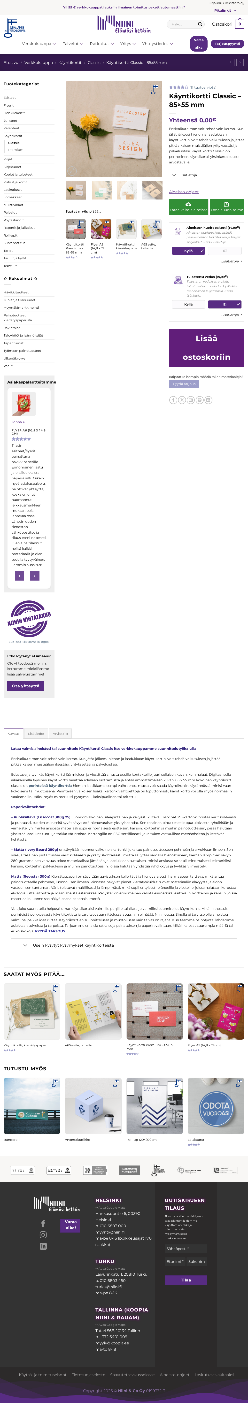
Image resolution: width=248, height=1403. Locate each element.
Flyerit (9, 105)
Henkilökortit (14, 113)
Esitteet (10, 98)
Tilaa (186, 1280)
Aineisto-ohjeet (184, 192)
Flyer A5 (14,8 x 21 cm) (97, 248)
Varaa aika (199, 43)
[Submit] (200, 24)
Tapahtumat (13, 343)
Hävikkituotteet (16, 292)
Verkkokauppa (36, 43)
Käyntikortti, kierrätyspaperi (128, 246)
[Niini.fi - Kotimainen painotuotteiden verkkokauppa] (124, 24)
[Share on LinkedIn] (208, 400)
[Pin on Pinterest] (200, 400)
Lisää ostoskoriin (207, 348)
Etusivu (11, 62)
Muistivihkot (13, 205)
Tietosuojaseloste (88, 1374)
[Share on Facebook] (173, 400)
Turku (105, 1261)
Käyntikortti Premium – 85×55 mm (75, 248)
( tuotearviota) (203, 87)
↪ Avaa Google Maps (110, 1207)
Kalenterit (11, 128)
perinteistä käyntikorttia (50, 785)
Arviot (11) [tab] (60, 734)
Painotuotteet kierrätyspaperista (18, 318)
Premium (15, 150)
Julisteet (10, 121)
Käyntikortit (70, 62)
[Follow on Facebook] (43, 1224)
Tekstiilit (10, 266)
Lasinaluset (13, 190)
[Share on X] (182, 400)
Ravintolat (12, 328)
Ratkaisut (99, 43)
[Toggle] (174, 175)
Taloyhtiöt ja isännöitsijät (23, 335)
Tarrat (8, 251)
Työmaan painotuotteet (22, 351)
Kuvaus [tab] (14, 734)
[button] (226, 3)
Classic (94, 62)
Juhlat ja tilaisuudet (19, 300)
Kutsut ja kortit (15, 182)
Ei (224, 251)
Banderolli (12, 1140)
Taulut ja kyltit (15, 258)
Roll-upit (10, 235)
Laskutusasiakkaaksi (214, 1374)
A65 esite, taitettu (148, 246)
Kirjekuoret (12, 167)
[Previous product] (240, 62)
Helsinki (108, 1200)
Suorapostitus (14, 243)
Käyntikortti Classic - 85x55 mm (136, 62)
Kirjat (8, 159)
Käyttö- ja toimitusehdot (43, 1374)
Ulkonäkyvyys (14, 358)
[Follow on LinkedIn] (43, 1247)
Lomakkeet (13, 197)
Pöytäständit (14, 220)
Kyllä (188, 251)
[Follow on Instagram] (43, 1235)
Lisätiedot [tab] (36, 734)
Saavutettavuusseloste (132, 1374)
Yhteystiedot (155, 43)
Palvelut (70, 43)
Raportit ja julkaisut (19, 228)
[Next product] (230, 62)
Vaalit (8, 366)
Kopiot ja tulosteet (18, 174)
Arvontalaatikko (77, 1140)
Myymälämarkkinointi (21, 307)
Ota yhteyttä (26, 686)
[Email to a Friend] (191, 400)
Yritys (125, 43)
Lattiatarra (196, 1140)
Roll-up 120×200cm (141, 1140)
